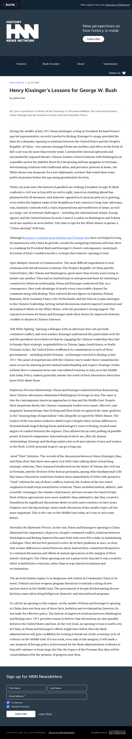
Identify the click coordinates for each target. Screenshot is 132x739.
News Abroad (17, 82)
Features (21, 63)
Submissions (111, 63)
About (80, 63)
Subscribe (93, 39)
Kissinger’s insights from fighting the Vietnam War (56, 238)
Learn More (45, 714)
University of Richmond (117, 4)
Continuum (17, 702)
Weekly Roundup (20, 706)
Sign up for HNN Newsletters (62, 732)
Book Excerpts (51, 63)
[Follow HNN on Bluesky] (124, 73)
